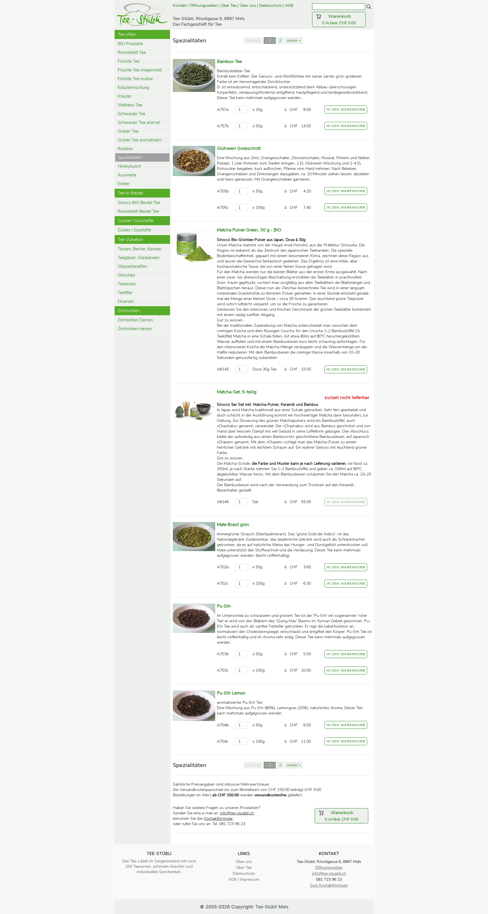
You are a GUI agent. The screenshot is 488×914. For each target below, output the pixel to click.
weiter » (293, 40)
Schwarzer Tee (131, 114)
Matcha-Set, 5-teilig (236, 392)
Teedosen (127, 284)
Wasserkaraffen (132, 266)
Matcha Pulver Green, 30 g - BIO (249, 230)
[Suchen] (368, 6)
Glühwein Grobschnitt (239, 148)
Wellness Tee (130, 105)
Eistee (123, 184)
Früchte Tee (129, 61)
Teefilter (125, 292)
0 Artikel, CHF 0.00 (342, 19)
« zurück (253, 40)
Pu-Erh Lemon (231, 693)
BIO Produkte (130, 44)
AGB (289, 5)
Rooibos (125, 149)
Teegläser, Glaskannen (138, 257)
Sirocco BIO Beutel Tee (139, 202)
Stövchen (126, 275)
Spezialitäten (129, 157)
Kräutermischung (133, 87)
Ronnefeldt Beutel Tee (138, 211)
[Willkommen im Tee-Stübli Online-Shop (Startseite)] (142, 14)
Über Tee (228, 5)
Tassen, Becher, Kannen (140, 249)
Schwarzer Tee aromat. (139, 122)
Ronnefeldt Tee (132, 52)
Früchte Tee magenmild (140, 70)
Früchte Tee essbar (135, 79)
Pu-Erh (224, 606)
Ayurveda (127, 175)
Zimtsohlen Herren (135, 329)
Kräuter (124, 96)
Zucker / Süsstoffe (134, 230)
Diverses (126, 301)
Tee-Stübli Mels (271, 906)
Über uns (248, 5)
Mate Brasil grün (233, 524)
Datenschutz (270, 5)
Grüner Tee (128, 131)
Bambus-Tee (229, 61)
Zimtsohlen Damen (135, 320)
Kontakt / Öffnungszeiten (195, 5)
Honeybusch (129, 166)
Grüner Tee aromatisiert (140, 140)
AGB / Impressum (244, 879)
